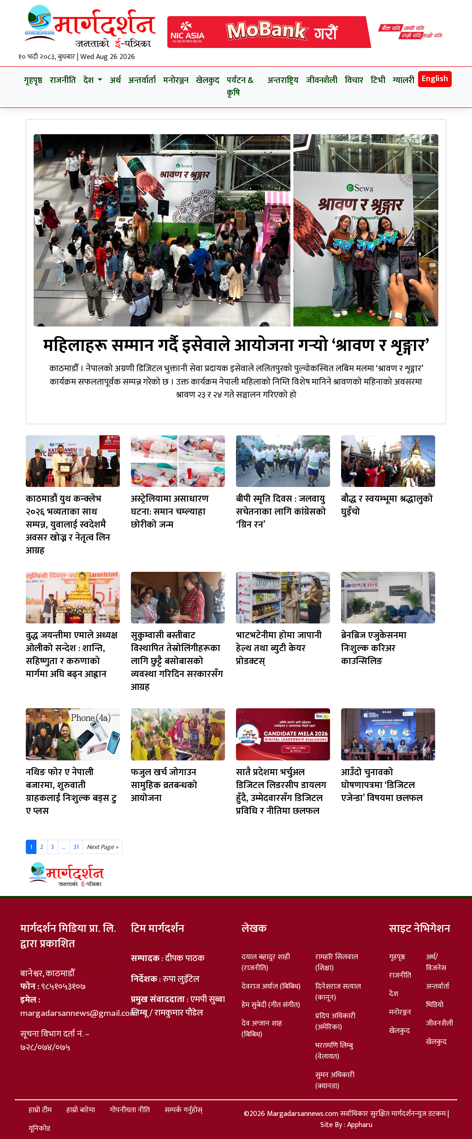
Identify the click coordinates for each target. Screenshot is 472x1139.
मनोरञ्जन (176, 81)
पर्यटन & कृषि (240, 87)
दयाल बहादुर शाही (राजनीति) (266, 962)
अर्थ (115, 81)
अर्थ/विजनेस (436, 962)
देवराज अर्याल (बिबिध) (271, 986)
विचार (354, 81)
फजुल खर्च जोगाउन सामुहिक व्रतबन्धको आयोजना (164, 785)
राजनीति (63, 81)
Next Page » (102, 847)
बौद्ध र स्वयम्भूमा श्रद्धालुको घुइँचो (387, 505)
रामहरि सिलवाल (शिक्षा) (336, 962)
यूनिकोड (39, 1128)
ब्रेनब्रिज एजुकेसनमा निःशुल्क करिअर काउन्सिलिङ (374, 648)
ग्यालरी (403, 81)
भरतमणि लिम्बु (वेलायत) (334, 1051)
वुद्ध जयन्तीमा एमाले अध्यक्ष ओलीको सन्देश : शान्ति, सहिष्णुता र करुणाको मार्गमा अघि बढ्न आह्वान (72, 655)
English (435, 79)
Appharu (359, 1125)
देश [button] (89, 81)
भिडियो (434, 1005)
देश (393, 994)
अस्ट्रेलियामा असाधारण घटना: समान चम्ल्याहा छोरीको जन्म (170, 512)
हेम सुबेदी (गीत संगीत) (271, 1005)
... (64, 847)
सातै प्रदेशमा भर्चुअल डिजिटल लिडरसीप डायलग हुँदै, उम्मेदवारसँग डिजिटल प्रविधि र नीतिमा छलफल (281, 792)
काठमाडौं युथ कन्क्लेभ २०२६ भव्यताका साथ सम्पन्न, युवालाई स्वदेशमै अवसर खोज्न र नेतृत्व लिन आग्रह (68, 524)
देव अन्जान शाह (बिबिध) (262, 1029)
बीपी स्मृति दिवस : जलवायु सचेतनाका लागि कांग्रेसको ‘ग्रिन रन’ (281, 512)
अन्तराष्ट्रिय (283, 81)
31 (76, 847)
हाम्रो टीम (40, 1110)
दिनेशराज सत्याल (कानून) (338, 992)
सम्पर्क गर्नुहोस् (183, 1110)
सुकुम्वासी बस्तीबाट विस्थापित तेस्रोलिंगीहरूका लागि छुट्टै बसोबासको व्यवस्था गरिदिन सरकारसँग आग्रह (177, 661)
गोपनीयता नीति (130, 1110)
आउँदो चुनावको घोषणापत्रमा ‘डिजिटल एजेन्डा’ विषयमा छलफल (382, 785)
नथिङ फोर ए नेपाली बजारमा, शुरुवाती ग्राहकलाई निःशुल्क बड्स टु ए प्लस (71, 792)
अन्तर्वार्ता (142, 81)
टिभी (378, 81)
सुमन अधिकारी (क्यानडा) (334, 1080)
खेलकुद (207, 81)
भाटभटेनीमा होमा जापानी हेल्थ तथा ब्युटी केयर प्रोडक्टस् (279, 648)
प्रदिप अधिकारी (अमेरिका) (335, 1021)
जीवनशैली (321, 81)
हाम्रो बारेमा (80, 1110)
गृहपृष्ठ (33, 81)
